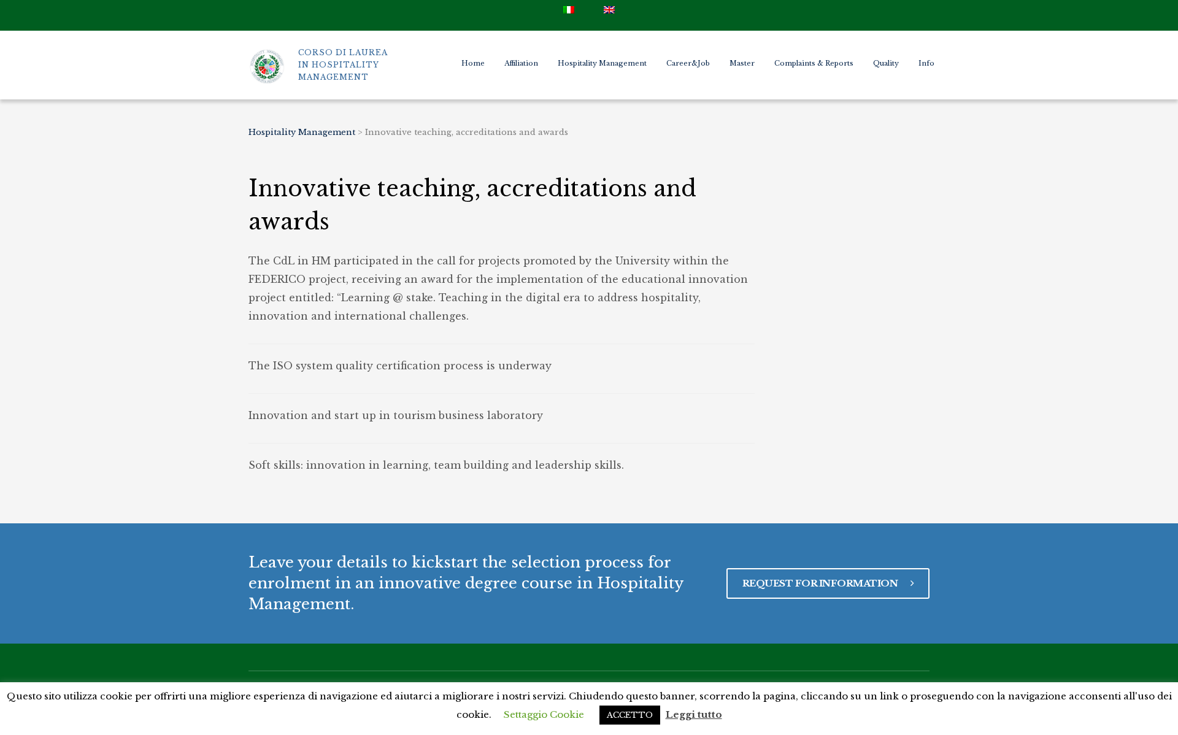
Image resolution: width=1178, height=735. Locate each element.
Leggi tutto (694, 714)
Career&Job (688, 63)
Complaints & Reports (813, 63)
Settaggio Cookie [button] (544, 714)
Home (473, 63)
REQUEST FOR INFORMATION (821, 583)
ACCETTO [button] (630, 715)
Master (742, 63)
